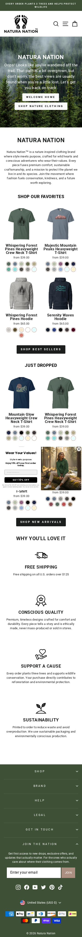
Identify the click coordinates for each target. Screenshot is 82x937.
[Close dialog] (79, 449)
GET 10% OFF (21, 480)
